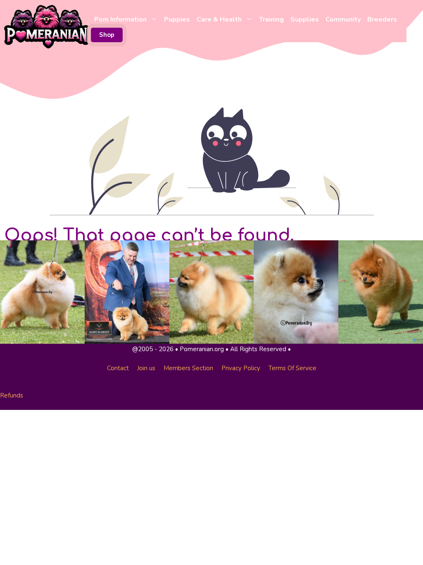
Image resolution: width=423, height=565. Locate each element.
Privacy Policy (240, 368)
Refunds (11, 395)
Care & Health (219, 19)
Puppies (177, 19)
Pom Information (120, 19)
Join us (146, 368)
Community (343, 19)
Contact (118, 368)
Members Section (188, 368)
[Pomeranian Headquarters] (47, 26)
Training (271, 19)
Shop (106, 35)
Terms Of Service (292, 368)
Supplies (304, 19)
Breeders (382, 19)
